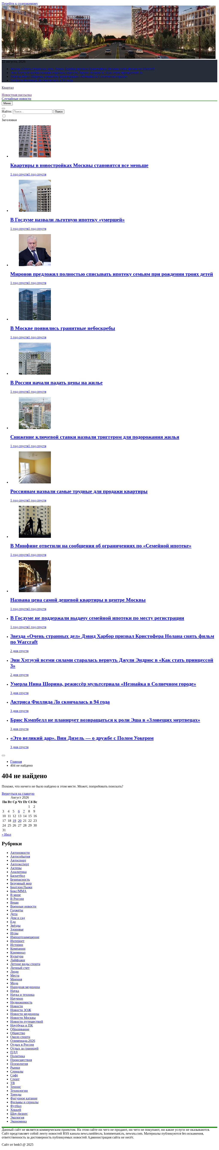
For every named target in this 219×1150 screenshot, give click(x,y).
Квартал (8, 87)
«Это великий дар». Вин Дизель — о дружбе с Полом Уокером (82, 738)
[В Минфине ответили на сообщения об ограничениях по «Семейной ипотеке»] (35, 536)
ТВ (12, 1083)
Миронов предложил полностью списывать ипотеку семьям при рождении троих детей (111, 274)
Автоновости (20, 852)
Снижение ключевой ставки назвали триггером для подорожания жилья (94, 437)
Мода (14, 983)
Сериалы (16, 1071)
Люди (14, 971)
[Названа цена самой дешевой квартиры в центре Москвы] (35, 591)
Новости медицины (24, 1014)
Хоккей (15, 1110)
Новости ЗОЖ (20, 1010)
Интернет (17, 941)
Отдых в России (22, 1044)
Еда (13, 922)
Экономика (18, 1121)
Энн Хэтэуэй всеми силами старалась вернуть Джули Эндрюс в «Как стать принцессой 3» (76, 72)
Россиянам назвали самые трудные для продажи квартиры (79, 491)
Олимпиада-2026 (22, 1041)
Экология (17, 1117)
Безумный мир (21, 883)
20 (19, 820)
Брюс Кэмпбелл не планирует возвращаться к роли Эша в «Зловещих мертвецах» (105, 720)
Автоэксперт (19, 864)
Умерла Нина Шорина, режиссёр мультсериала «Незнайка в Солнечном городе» (68, 76)
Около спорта (20, 1037)
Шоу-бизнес (19, 1113)
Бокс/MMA (18, 891)
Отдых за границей (24, 1048)
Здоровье (17, 929)
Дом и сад (17, 918)
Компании (17, 948)
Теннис (15, 1087)
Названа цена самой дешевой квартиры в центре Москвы (78, 600)
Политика (17, 1056)
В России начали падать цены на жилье (56, 382)
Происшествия (21, 1060)
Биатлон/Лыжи (21, 887)
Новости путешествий (26, 1021)
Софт (14, 1075)
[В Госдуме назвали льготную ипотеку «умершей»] (35, 210)
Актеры (16, 868)
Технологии (19, 1090)
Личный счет (20, 968)
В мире (15, 895)
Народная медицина (25, 987)
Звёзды (15, 925)
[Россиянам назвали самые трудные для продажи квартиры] (35, 482)
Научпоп (16, 998)
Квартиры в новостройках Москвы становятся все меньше (79, 165)
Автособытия (20, 856)
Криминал (17, 952)
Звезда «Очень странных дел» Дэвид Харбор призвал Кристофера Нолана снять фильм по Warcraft (82, 69)
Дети (14, 914)
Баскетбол (17, 875)
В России (17, 899)
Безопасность (20, 879)
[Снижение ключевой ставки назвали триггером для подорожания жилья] (35, 428)
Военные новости (23, 906)
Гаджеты (16, 910)
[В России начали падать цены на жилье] (35, 373)
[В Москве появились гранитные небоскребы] (35, 319)
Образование (19, 1029)
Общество (17, 1033)
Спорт (14, 1079)
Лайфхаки (17, 960)
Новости (16, 1006)
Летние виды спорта (25, 964)
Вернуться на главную (18, 793)
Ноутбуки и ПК (21, 1025)
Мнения (16, 979)
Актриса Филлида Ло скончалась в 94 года (41, 80)
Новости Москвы (23, 1017)
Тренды (15, 1094)
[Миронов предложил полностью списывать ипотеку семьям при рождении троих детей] (35, 265)
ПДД (14, 1052)
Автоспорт (18, 860)
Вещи (14, 902)
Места (14, 975)
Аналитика (18, 872)
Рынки (15, 1067)
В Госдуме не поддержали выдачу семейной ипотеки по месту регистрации (97, 618)
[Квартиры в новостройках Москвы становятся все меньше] (35, 156)
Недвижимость (21, 1002)
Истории (16, 945)
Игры (14, 933)
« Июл (6, 834)
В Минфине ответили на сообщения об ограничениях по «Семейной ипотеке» (100, 545)
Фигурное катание (23, 1098)
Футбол (15, 1106)
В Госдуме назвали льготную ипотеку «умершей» (67, 219)
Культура (16, 956)
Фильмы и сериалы (24, 1102)
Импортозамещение (24, 937)
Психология (19, 1064)
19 (14, 820)
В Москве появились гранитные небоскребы (62, 328)
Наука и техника (22, 994)
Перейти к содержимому (20, 3)
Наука (14, 991)
